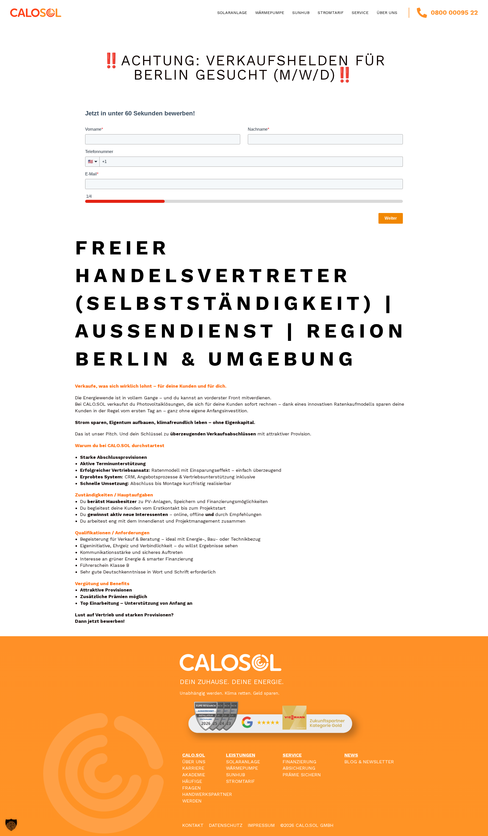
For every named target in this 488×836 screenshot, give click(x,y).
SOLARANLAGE (243, 761)
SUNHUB (235, 774)
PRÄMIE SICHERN (302, 774)
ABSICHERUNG (299, 768)
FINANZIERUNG (299, 761)
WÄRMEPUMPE (242, 768)
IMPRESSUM (261, 825)
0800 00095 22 (454, 12)
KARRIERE (193, 768)
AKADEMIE (193, 774)
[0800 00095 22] (422, 13)
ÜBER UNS (193, 761)
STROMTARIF (240, 781)
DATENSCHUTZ (225, 825)
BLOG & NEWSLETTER (369, 761)
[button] (11, 825)
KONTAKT (193, 825)
